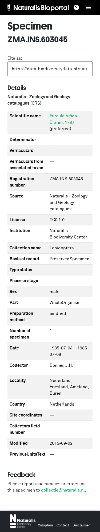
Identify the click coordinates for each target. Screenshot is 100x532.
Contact (63, 525)
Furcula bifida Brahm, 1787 (63, 119)
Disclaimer (81, 525)
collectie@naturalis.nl (63, 490)
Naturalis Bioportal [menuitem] (41, 7)
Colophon (45, 525)
